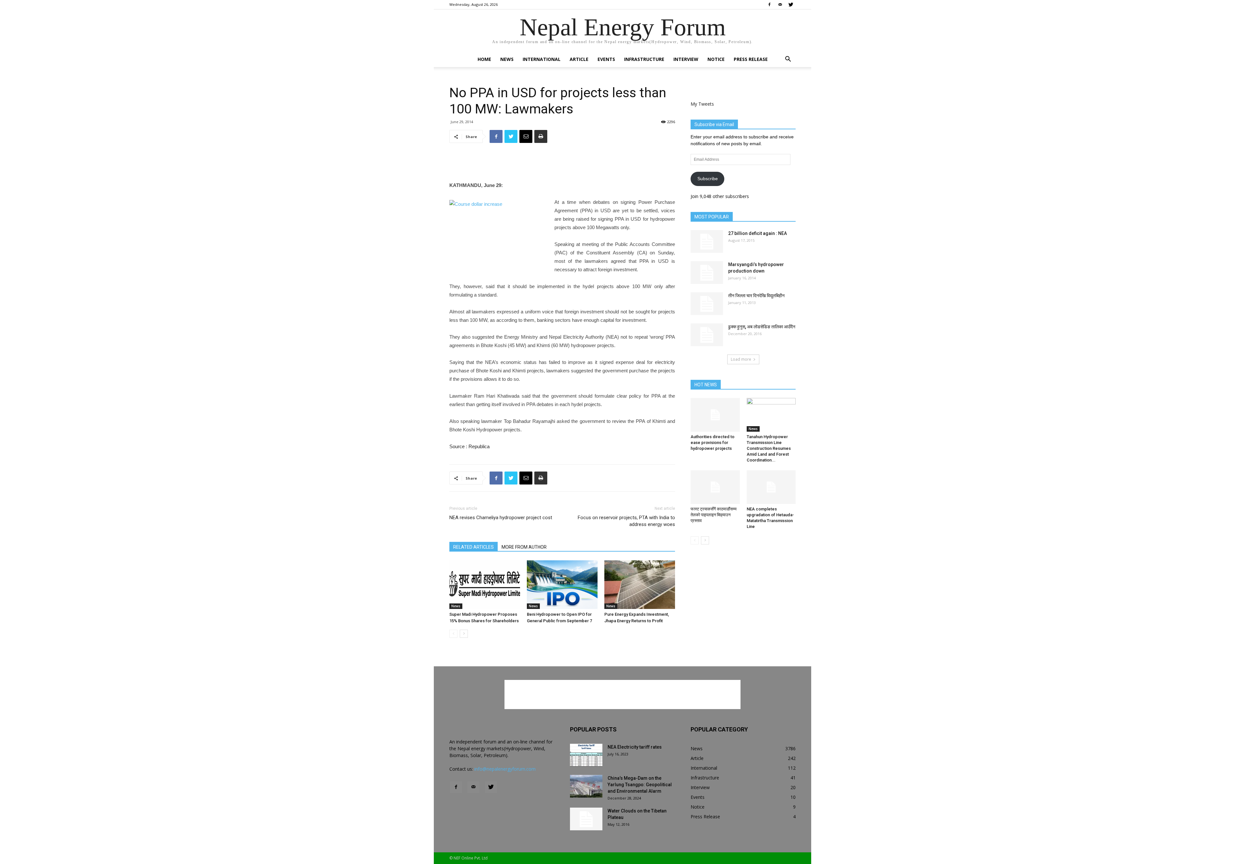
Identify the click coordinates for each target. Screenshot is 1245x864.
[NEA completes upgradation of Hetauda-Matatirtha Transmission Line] (771, 487)
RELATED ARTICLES (473, 547)
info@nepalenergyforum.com (505, 769)
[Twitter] (791, 4)
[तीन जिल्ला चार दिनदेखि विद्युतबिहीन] (707, 303)
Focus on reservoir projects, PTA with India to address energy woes (626, 521)
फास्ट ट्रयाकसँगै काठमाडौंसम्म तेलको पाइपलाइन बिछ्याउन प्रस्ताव (714, 515)
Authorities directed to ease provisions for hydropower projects (712, 442)
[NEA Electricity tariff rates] (586, 755)
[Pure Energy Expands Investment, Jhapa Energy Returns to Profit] (639, 584)
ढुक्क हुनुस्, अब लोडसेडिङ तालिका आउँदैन (761, 326)
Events (606, 59)
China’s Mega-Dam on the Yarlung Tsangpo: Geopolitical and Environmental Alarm (640, 785)
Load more (741, 359)
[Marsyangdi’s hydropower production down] (707, 272)
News (507, 59)
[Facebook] (769, 4)
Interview (685, 59)
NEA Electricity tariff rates (635, 747)
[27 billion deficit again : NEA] (707, 241)
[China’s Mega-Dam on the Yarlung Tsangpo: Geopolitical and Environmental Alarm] (586, 786)
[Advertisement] (562, 164)
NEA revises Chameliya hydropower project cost (500, 517)
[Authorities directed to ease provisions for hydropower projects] (715, 415)
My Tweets (702, 104)
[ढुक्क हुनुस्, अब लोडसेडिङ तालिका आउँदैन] (707, 334)
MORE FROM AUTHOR (524, 547)
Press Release (751, 59)
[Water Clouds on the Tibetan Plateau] (586, 819)
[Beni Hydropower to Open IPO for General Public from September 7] (562, 584)
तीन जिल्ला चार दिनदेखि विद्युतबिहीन (756, 295)
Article (579, 59)
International (542, 59)
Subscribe (707, 178)
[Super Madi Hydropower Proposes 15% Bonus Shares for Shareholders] (484, 584)
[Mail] (780, 4)
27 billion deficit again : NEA (757, 233)
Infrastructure (644, 59)
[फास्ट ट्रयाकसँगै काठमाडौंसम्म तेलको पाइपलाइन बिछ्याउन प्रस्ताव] (715, 487)
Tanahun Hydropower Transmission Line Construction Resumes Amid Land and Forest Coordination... (769, 448)
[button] (788, 60)
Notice (716, 59)
